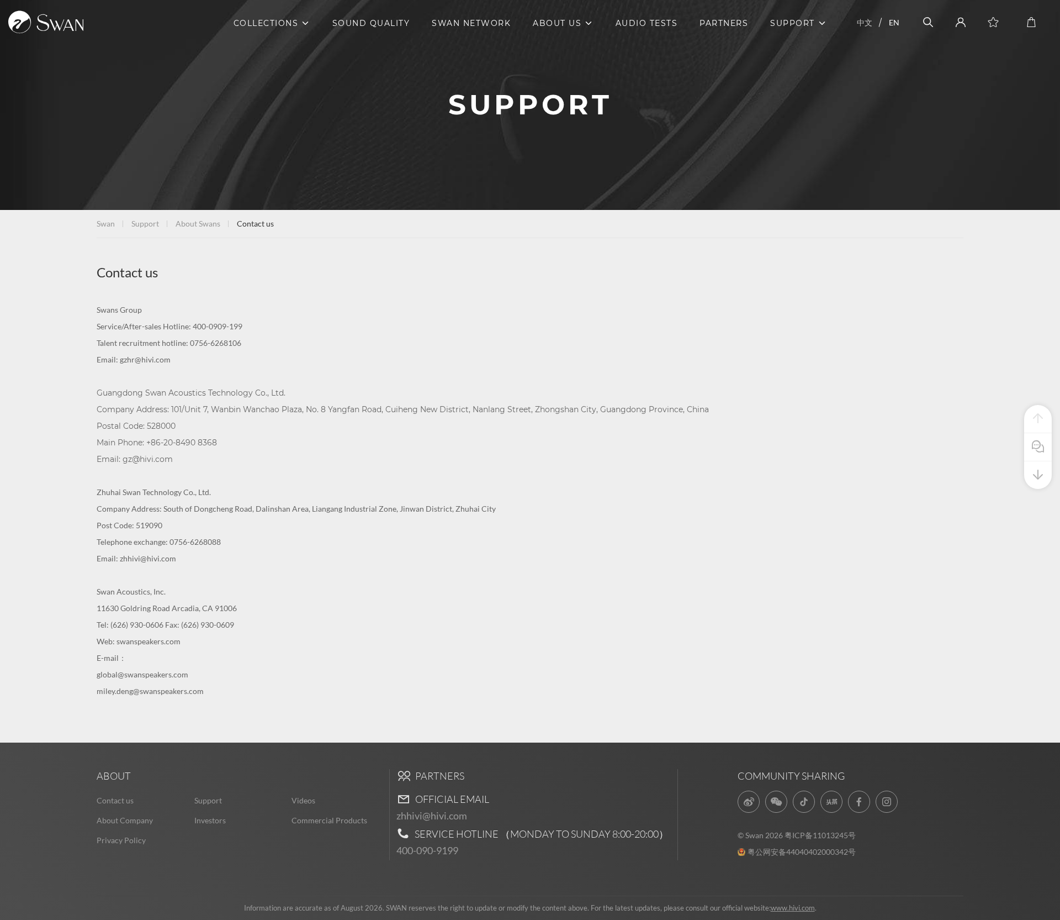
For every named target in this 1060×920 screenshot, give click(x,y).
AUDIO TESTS (647, 23)
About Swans (198, 223)
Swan (106, 223)
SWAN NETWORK (471, 23)
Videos (303, 800)
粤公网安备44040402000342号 (802, 851)
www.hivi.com (793, 907)
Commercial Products (329, 820)
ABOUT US (557, 23)
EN (894, 22)
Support (145, 223)
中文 (864, 22)
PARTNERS (723, 23)
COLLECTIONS (266, 23)
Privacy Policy (121, 840)
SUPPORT (792, 23)
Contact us (115, 800)
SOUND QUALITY (371, 23)
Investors (210, 820)
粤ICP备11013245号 (820, 835)
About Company (125, 820)
